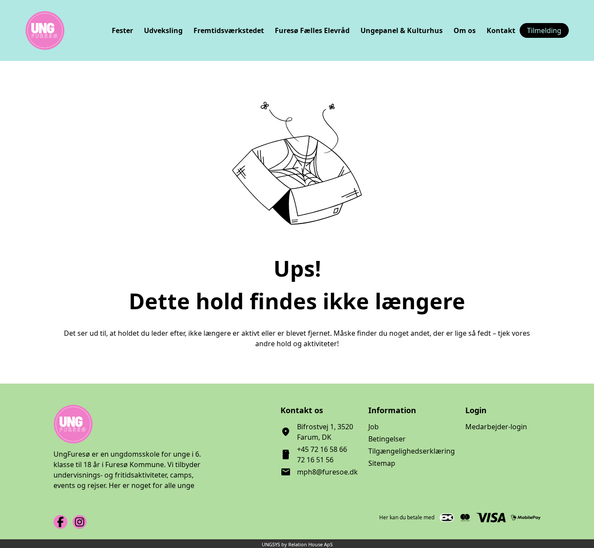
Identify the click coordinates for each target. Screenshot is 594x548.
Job (373, 426)
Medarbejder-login (496, 426)
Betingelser (387, 439)
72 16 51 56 (315, 459)
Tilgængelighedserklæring (411, 451)
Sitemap (381, 463)
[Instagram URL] (80, 522)
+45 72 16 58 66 (322, 449)
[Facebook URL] (60, 522)
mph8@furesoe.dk (327, 472)
